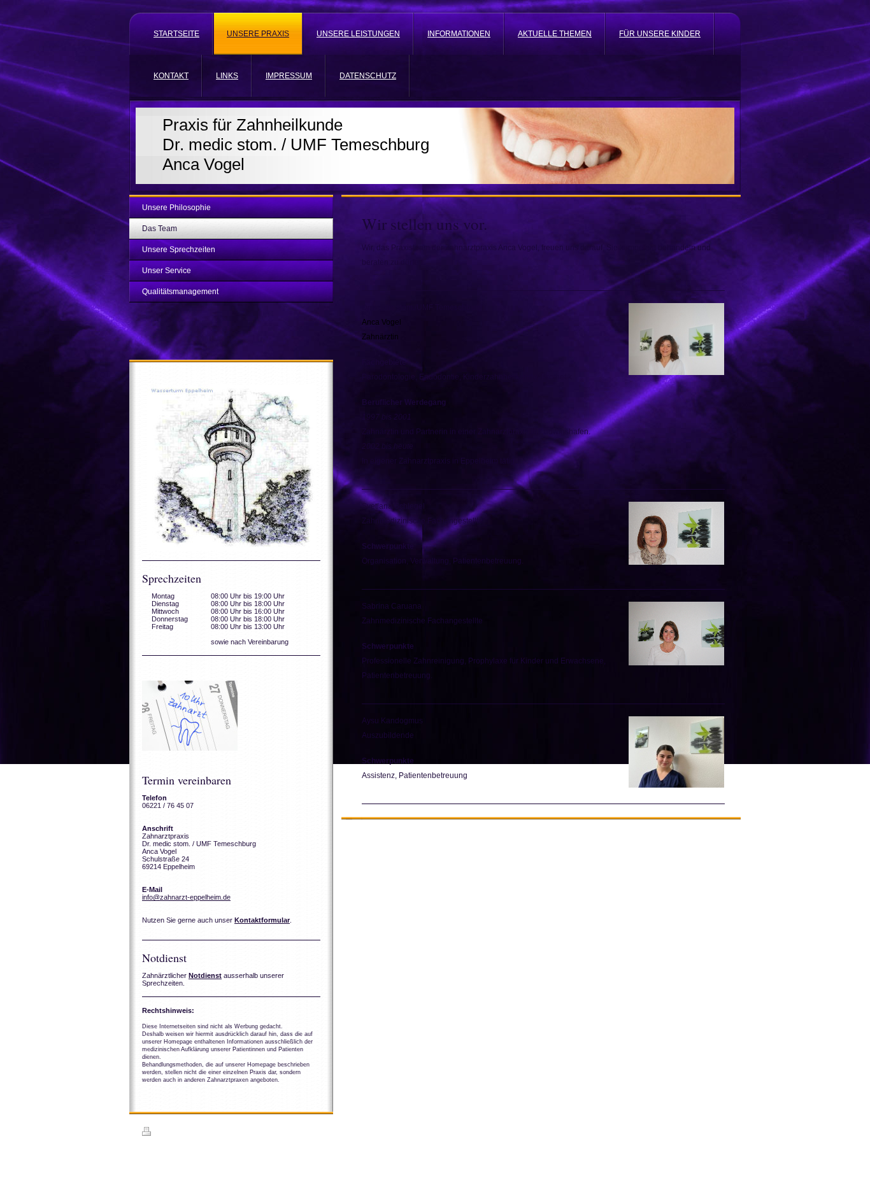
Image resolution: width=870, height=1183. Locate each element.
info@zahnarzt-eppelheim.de (186, 897)
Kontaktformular (262, 920)
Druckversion (176, 1133)
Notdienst (205, 975)
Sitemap (215, 1133)
